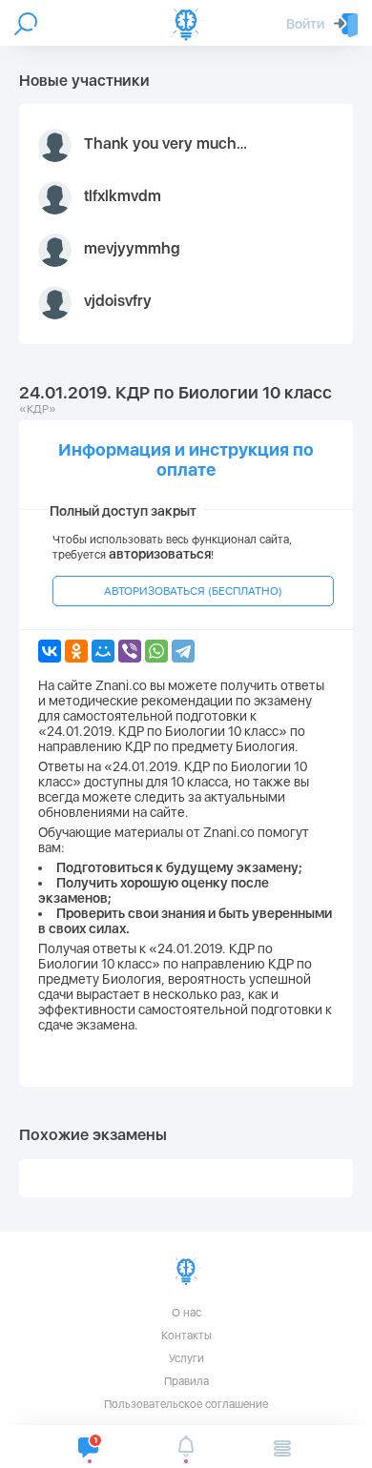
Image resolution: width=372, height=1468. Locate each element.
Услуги (186, 1358)
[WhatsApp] (156, 651)
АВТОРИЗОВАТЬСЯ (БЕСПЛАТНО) (193, 591)
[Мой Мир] (103, 651)
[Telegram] (183, 651)
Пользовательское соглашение (186, 1404)
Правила (186, 1381)
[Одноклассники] (76, 651)
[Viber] (129, 651)
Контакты (186, 1335)
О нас (186, 1312)
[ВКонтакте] (49, 651)
